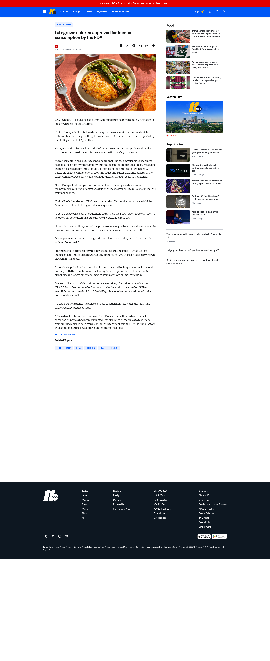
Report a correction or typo (66, 334)
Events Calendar (206, 513)
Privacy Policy (48, 547)
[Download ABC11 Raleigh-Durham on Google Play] (219, 536)
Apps (84, 518)
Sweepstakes (160, 518)
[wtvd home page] (50, 495)
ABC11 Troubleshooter (164, 509)
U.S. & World (159, 495)
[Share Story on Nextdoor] (140, 45)
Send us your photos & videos (213, 504)
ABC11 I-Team (160, 504)
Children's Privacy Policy (83, 547)
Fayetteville (102, 11)
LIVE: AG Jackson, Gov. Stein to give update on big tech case (133, 3)
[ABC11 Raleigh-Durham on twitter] (53, 536)
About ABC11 (205, 495)
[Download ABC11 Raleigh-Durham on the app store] (204, 536)
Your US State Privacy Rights (104, 547)
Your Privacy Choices (63, 547)
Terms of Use (122, 547)
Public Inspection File (154, 547)
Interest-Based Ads (136, 547)
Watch (85, 509)
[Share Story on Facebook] (121, 45)
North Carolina (161, 500)
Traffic (85, 504)
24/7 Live (63, 11)
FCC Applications (170, 547)
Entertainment (160, 513)
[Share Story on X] (127, 45)
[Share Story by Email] (146, 45)
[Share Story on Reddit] (133, 45)
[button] (45, 11)
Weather (86, 500)
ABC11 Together (207, 509)
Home (84, 495)
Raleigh (76, 11)
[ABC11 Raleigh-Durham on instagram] (59, 536)
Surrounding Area (120, 11)
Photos (85, 513)
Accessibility (204, 522)
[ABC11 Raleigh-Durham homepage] (52, 12)
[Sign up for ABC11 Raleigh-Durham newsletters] (66, 536)
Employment (205, 527)
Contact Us (204, 500)
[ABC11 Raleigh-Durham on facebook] (46, 536)
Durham (88, 11)
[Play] (194, 117)
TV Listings (204, 518)
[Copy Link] (153, 45)
